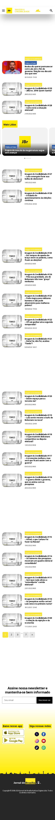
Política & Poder (30, 63)
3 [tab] (27, 158)
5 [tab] (30, 158)
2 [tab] (26, 158)
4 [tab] (28, 158)
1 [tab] (24, 158)
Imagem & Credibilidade (33, 59)
